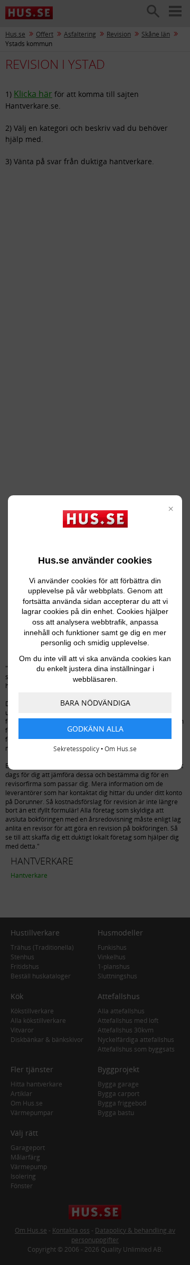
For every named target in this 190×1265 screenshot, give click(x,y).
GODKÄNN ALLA (95, 729)
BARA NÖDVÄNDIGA (95, 703)
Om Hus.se (120, 748)
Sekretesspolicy (76, 748)
